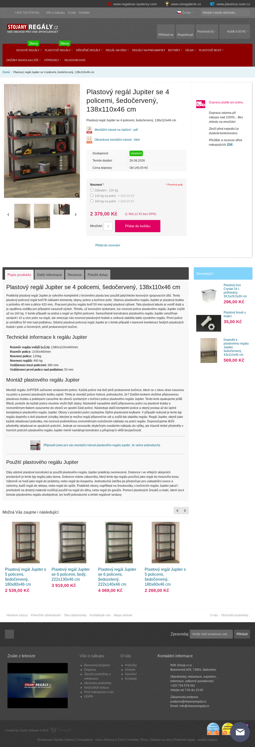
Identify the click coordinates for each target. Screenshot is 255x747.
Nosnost (97, 184)
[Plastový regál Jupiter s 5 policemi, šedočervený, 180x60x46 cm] (165, 542)
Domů (6, 72)
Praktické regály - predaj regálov (195, 740)
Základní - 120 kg (106, 190)
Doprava (90, 669)
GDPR (88, 696)
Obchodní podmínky (234, 615)
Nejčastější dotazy (96, 687)
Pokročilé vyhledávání (46, 615)
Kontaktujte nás (100, 615)
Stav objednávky (75, 615)
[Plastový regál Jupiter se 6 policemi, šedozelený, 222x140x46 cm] (119, 542)
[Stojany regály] (32, 28)
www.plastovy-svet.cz (233, 4)
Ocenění (130, 674)
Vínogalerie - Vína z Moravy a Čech (101, 740)
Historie (130, 669)
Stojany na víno (160, 740)
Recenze (75, 275)
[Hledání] (246, 12)
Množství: (96, 226)
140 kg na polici (114, 196)
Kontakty (131, 678)
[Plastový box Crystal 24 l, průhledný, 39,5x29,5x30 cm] (208, 295)
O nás (72, 12)
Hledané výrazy (17, 615)
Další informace (49, 275)
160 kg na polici (114, 201)
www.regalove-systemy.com (135, 4)
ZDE (230, 144)
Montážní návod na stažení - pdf (116, 130)
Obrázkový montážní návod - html (117, 139)
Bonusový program (97, 665)
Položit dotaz (98, 275)
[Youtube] (9, 634)
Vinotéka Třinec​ (137, 740)
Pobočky (131, 665)
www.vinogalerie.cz (186, 4)
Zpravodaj (180, 634)
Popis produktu (19, 275)
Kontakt (84, 12)
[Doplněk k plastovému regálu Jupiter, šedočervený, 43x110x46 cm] (208, 350)
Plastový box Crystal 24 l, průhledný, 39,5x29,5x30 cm (235, 290)
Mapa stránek (123, 615)
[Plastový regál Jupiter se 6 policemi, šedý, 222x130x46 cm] (72, 542)
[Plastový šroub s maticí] (208, 323)
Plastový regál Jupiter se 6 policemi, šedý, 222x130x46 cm (71, 574)
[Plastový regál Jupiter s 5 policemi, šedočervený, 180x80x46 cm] (26, 542)
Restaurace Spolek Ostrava (56, 740)
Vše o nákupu (55, 12)
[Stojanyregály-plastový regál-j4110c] (77, 195)
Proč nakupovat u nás (99, 692)
